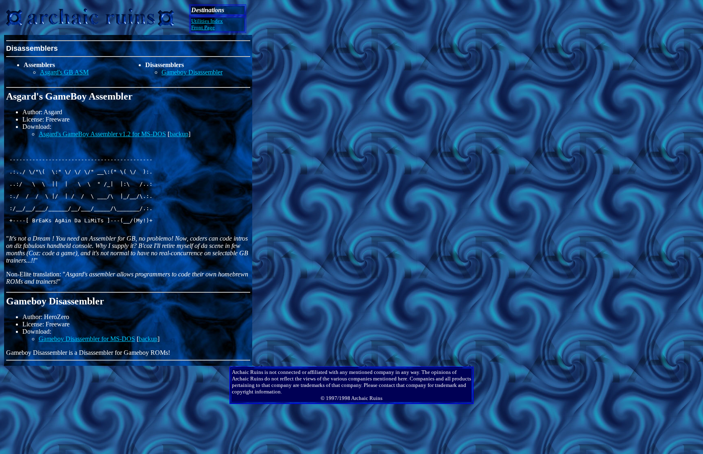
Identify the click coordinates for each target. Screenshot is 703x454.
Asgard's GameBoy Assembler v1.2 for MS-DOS (102, 133)
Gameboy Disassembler (192, 72)
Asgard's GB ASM (64, 72)
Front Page (203, 27)
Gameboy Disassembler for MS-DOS (87, 338)
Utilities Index (207, 21)
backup (179, 133)
